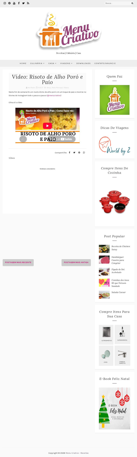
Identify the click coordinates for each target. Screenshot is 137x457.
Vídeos (66, 88)
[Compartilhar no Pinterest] (79, 153)
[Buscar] (132, 3)
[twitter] (23, 3)
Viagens (65, 63)
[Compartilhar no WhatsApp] (84, 153)
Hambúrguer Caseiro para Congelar (118, 260)
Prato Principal (57, 88)
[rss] (28, 3)
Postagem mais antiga (76, 262)
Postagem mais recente (18, 262)
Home (23, 63)
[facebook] (19, 3)
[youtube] (14, 3)
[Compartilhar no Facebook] (70, 153)
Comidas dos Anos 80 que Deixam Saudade (120, 283)
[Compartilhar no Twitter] (74, 153)
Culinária (36, 63)
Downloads (83, 63)
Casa (51, 63)
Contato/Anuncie (105, 63)
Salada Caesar (119, 292)
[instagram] (5, 3)
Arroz (49, 88)
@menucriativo (54, 95)
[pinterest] (9, 3)
